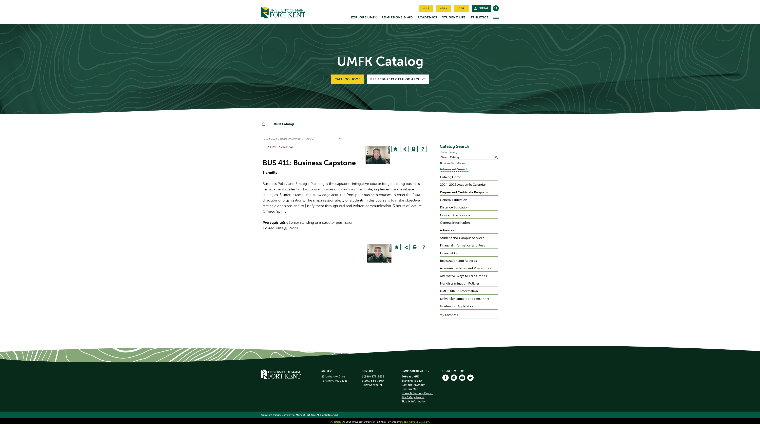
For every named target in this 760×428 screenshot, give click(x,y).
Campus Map (410, 389)
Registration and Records (458, 261)
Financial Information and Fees (462, 245)
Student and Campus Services (462, 238)
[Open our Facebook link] (445, 377)
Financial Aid (449, 253)
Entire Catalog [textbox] (449, 152)
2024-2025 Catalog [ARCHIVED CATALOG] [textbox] (289, 138)
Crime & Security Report (417, 393)
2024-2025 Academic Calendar (463, 184)
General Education (453, 200)
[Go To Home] (265, 124)
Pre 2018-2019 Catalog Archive (398, 79)
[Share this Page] (405, 149)
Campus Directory (413, 385)
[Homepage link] (281, 374)
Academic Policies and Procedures (465, 268)
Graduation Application (457, 306)
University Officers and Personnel (464, 299)
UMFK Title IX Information (459, 291)
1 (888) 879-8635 (373, 376)
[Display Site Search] (496, 8)
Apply (443, 8)
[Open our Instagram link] (454, 377)
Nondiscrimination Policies (460, 283)
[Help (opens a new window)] (423, 149)
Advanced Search (454, 169)
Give (462, 8)
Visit (426, 8)
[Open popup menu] (496, 17)
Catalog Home (347, 79)
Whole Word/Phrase (454, 163)
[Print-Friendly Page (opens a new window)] (413, 149)
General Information (455, 223)
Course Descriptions (455, 215)
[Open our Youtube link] (462, 377)
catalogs (338, 421)
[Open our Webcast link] (470, 377)
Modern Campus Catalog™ (414, 421)
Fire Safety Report (413, 397)
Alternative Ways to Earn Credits (463, 276)
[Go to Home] (291, 11)
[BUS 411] (378, 155)
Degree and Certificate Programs (464, 192)
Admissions (448, 230)
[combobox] (302, 138)
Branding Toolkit (412, 380)
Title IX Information (414, 401)
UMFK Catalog (283, 124)
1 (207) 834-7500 (373, 380)
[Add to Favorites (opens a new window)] (395, 149)
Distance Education (454, 207)
